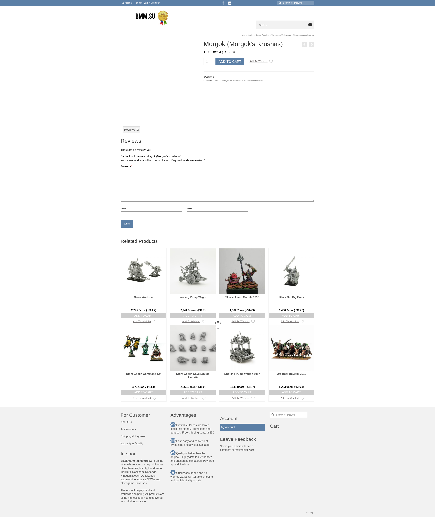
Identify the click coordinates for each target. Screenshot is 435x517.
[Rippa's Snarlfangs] (304, 44)
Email (189, 209)
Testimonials (128, 429)
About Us (126, 422)
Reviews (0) (131, 129)
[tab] (131, 129)
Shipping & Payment (133, 436)
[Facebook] (223, 3)
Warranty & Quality (132, 443)
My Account (228, 427)
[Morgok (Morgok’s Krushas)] (159, 79)
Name (123, 209)
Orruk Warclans (234, 81)
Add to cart (230, 61)
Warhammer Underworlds (252, 81)
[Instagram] (230, 3)
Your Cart (149, 3)
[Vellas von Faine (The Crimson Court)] (311, 44)
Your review (126, 166)
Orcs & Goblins (220, 81)
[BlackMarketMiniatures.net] (151, 17)
